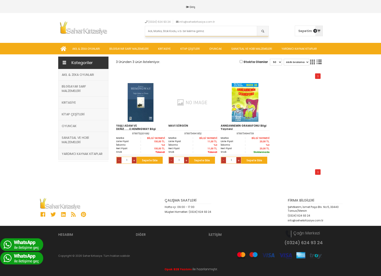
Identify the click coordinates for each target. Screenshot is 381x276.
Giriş (192, 7)
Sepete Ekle (150, 160)
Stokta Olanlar (255, 62)
